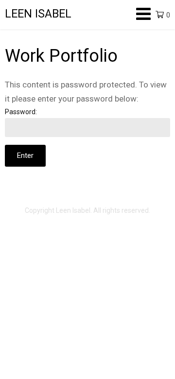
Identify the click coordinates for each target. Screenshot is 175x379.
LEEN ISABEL (38, 13)
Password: (21, 112)
